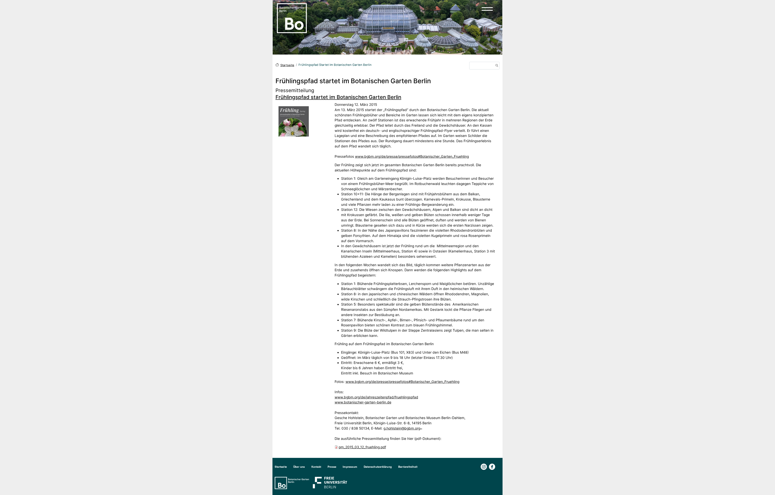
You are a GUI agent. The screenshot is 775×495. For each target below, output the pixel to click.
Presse (332, 467)
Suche (496, 66)
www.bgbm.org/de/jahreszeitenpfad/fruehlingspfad (376, 397)
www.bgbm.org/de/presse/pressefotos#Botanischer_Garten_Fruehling (412, 156)
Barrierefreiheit (407, 467)
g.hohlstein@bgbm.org (401, 428)
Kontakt (316, 467)
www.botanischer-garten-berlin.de (363, 402)
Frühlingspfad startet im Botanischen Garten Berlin (338, 97)
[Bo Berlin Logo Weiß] (293, 482)
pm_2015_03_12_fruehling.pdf (362, 447)
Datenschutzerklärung (378, 467)
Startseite (287, 65)
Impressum (350, 467)
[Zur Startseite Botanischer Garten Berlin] (292, 18)
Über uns (299, 467)
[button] (487, 9)
